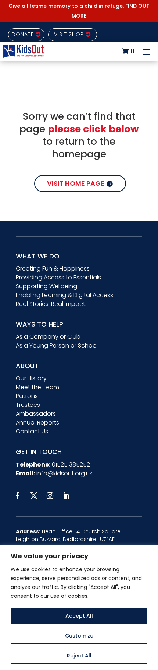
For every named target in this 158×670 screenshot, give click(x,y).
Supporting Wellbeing (46, 286)
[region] (79, 607)
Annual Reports (37, 422)
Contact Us (32, 431)
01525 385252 (71, 464)
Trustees (28, 405)
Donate (23, 34)
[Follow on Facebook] (17, 495)
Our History (31, 378)
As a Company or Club (48, 336)
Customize (79, 635)
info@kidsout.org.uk (64, 473)
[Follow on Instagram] (50, 495)
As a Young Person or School (57, 345)
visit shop (69, 34)
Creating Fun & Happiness (53, 268)
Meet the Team (37, 387)
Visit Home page (75, 183)
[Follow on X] (33, 495)
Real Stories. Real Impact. (51, 304)
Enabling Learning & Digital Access (64, 295)
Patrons (27, 396)
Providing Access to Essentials (58, 277)
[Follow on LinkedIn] (66, 495)
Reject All (79, 655)
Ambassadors (36, 413)
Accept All (79, 616)
